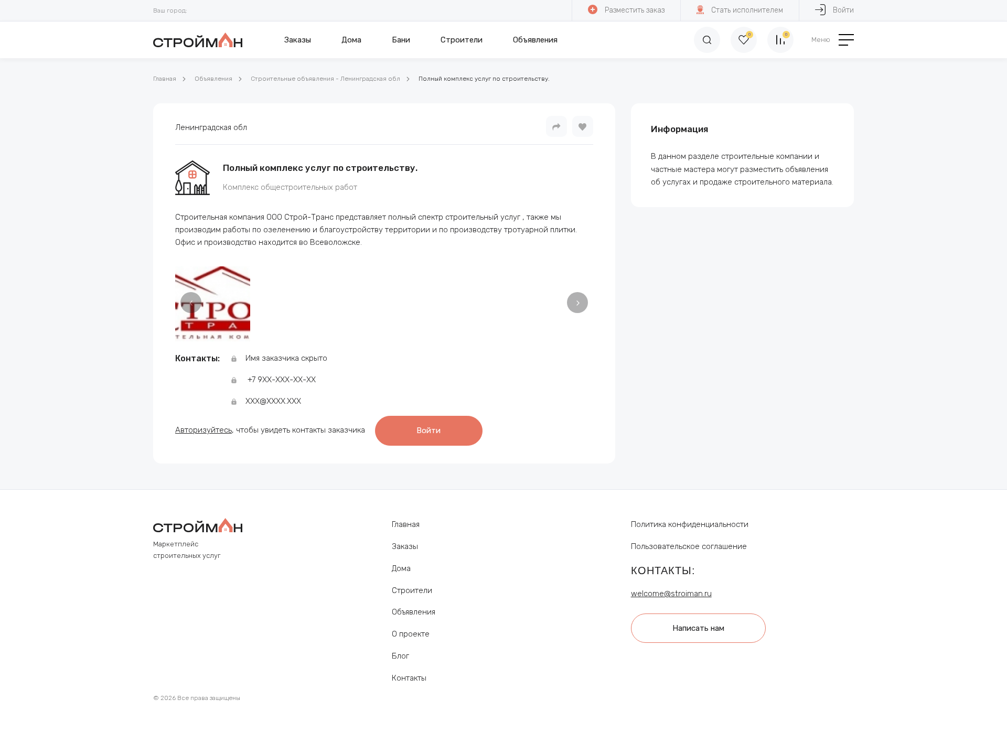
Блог (400, 656)
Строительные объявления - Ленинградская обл (325, 78)
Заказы (297, 40)
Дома (351, 40)
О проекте (411, 634)
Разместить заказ (635, 10)
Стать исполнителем (747, 10)
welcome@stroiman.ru (671, 593)
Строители (462, 40)
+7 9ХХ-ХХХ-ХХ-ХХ (282, 379)
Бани (401, 40)
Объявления (535, 40)
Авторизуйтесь (203, 430)
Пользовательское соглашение (689, 546)
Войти (843, 10)
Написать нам (698, 628)
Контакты (409, 678)
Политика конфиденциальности (689, 524)
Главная (164, 78)
